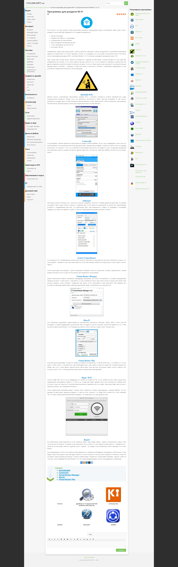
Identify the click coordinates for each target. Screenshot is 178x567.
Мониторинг (31, 116)
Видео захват (31, 19)
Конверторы (31, 79)
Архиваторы (31, 137)
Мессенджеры (31, 35)
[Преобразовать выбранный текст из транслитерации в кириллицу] (90, 539)
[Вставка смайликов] (71, 539)
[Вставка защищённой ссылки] (77, 539)
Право (29, 197)
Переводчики (31, 158)
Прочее (29, 46)
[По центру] (64, 539)
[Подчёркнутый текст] (54, 539)
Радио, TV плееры (32, 43)
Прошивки (30, 64)
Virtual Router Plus (67, 479)
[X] (89, 462)
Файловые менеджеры (34, 139)
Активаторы (31, 67)
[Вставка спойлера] (93, 539)
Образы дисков (32, 108)
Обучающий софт (32, 179)
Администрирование (33, 118)
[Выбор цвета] (80, 539)
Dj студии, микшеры (33, 126)
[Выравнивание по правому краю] (67, 539)
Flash (28, 90)
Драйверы (30, 62)
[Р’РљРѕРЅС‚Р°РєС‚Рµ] (81, 462)
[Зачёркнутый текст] (57, 539)
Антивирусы (30, 98)
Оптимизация (31, 53)
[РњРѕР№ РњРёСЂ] (87, 462)
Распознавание (32, 152)
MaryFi (62, 477)
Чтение (29, 161)
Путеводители (31, 168)
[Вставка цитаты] (87, 539)
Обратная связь (89, 557)
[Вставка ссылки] (74, 539)
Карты (29, 171)
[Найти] (126, 3)
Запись (29, 105)
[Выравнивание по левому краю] (61, 539)
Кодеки (29, 22)
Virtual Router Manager (69, 475)
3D (28, 87)
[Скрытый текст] (84, 539)
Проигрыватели (32, 129)
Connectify (64, 473)
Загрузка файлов (32, 40)
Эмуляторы (30, 59)
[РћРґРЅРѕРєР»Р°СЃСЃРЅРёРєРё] (84, 462)
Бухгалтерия (31, 194)
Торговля (30, 199)
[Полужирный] (49, 539)
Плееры (29, 14)
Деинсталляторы (32, 56)
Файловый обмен (32, 32)
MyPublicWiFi (64, 470)
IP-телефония (31, 38)
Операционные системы (34, 186)
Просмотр (30, 82)
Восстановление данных (34, 142)
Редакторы (30, 16)
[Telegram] (92, 462)
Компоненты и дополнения (31, 70)
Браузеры (30, 30)
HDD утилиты (31, 145)
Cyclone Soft (34, 3)
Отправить (121, 550)
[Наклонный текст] (52, 539)
